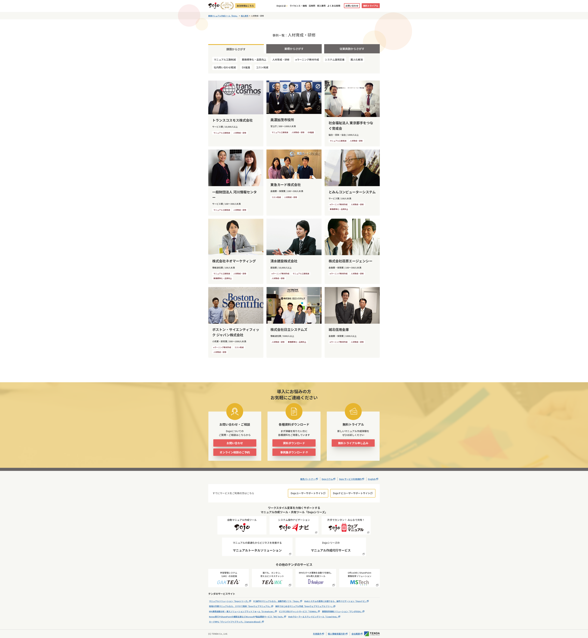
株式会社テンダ (372, 633)
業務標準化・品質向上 (254, 59)
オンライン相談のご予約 (235, 452)
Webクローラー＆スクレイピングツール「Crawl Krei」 (313, 616)
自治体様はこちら (245, 5)
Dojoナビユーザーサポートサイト (351, 493)
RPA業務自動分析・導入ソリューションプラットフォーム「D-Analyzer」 (242, 611)
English (372, 479)
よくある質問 (333, 5)
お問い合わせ (351, 5)
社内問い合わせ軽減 (225, 67)
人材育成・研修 (280, 59)
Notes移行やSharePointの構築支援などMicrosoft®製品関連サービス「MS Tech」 (246, 616)
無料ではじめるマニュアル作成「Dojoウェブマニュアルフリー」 (304, 606)
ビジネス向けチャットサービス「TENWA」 (298, 611)
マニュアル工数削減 (225, 59)
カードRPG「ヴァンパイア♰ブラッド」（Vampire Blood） (235, 621)
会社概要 (355, 634)
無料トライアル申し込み (353, 443)
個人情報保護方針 (336, 634)
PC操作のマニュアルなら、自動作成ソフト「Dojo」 (276, 601)
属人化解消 (357, 59)
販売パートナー (307, 479)
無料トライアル (370, 5)
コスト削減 (262, 67)
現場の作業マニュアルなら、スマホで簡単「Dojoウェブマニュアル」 (240, 606)
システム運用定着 (335, 59)
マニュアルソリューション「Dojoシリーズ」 (229, 601)
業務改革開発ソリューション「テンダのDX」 (342, 611)
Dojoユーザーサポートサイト (307, 493)
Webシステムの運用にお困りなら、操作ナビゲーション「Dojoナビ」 (335, 601)
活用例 (312, 5)
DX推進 (246, 67)
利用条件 (317, 634)
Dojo (214, 6)
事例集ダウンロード (292, 452)
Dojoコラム (327, 479)
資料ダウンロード (294, 443)
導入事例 (321, 5)
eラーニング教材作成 (307, 59)
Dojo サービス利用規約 (350, 479)
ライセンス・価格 (298, 5)
